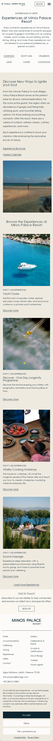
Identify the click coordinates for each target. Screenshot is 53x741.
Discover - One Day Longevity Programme (22, 379)
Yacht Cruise (11, 293)
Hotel (5, 636)
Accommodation (11, 641)
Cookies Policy (20, 737)
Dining (6, 650)
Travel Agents (36, 664)
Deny (26, 723)
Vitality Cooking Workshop (20, 469)
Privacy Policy (33, 737)
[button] (49, 3)
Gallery (33, 636)
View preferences (26, 731)
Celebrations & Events (37, 642)
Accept (26, 715)
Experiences (8, 654)
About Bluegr (36, 656)
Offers (5, 659)
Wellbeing (7, 645)
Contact (7, 663)
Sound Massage (13, 556)
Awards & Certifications (36, 650)
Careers (34, 660)
